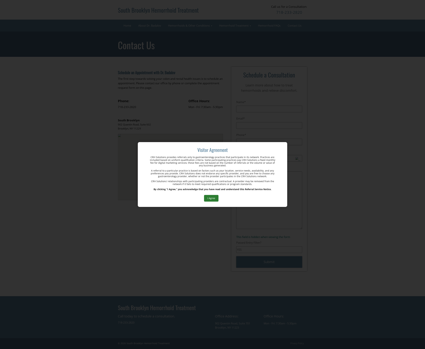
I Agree (211, 198)
